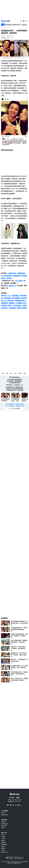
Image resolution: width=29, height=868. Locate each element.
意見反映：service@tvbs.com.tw (14, 799)
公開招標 (3, 846)
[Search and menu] (26, 21)
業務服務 (3, 848)
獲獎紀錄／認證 (4, 852)
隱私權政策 (3, 822)
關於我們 (3, 813)
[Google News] (21, 805)
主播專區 (3, 840)
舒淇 (11, 373)
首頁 (2, 27)
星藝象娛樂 (3, 842)
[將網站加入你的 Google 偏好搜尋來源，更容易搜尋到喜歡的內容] (14, 408)
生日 (15, 373)
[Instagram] (16, 805)
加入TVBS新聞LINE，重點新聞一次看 (14, 406)
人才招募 (3, 838)
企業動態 (3, 836)
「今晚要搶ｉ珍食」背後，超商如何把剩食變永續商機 (16, 24)
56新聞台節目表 (4, 814)
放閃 (25, 373)
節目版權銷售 (4, 844)
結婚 (3, 373)
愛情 (7, 373)
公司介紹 (3, 834)
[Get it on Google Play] (19, 857)
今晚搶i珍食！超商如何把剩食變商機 (14, 388)
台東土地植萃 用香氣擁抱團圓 (14, 379)
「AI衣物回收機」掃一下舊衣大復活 (14, 390)
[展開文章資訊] (26, 36)
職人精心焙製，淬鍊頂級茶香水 (14, 381)
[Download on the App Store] (9, 857)
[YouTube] (18, 805)
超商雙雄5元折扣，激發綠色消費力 (14, 387)
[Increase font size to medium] (21, 21)
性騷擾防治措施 (4, 823)
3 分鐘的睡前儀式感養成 (14, 382)
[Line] (10, 805)
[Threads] (13, 805)
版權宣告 (3, 827)
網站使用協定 (4, 825)
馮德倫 (20, 373)
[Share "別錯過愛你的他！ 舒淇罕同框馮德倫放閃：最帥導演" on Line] (23, 21)
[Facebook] (7, 805)
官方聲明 (3, 850)
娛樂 (5, 27)
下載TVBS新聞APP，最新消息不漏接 (15, 404)
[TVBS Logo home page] (5, 21)
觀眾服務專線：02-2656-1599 (14, 801)
